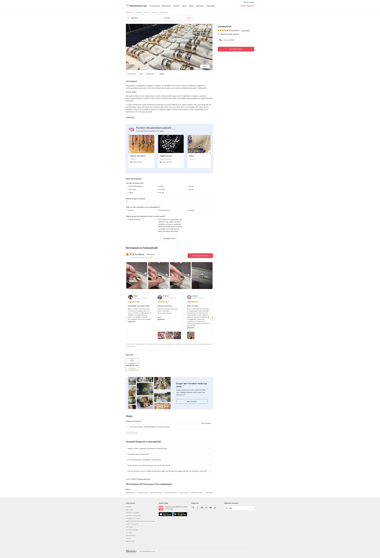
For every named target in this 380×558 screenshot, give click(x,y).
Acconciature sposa (170, 492)
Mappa (161, 74)
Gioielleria (139, 12)
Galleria (205, 66)
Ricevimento (166, 6)
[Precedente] (128, 152)
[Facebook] (193, 507)
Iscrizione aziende (131, 530)
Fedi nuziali (208, 492)
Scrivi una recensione (200, 256)
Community (210, 6)
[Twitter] (197, 507)
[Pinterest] (202, 507)
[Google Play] (180, 516)
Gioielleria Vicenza (131, 433)
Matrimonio (129, 12)
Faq (141, 74)
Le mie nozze (154, 6)
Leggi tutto (130, 117)
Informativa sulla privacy (133, 515)
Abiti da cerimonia (156, 492)
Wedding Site (130, 541)
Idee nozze (200, 6)
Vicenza (155, 12)
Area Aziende (249, 2)
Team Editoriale (131, 535)
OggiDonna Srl (166, 156)
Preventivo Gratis (235, 49)
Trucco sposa (184, 492)
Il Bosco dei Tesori (137, 156)
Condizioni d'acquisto (132, 512)
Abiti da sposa (130, 492)
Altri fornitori (192, 401)
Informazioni (132, 74)
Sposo (191, 6)
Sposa (184, 6)
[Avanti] (210, 152)
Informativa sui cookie (133, 518)
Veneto (147, 12)
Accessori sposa (142, 492)
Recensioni (151, 74)
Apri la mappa (206, 423)
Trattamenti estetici (197, 492)
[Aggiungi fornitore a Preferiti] (209, 27)
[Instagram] (206, 507)
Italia (230, 508)
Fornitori (176, 6)
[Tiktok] (215, 507)
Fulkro (191, 156)
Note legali (129, 510)
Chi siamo (129, 532)
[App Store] (165, 516)
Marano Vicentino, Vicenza (229, 34)
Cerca (188, 18)
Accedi (243, 6)
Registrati (250, 6)
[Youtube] (210, 507)
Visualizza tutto (169, 238)
